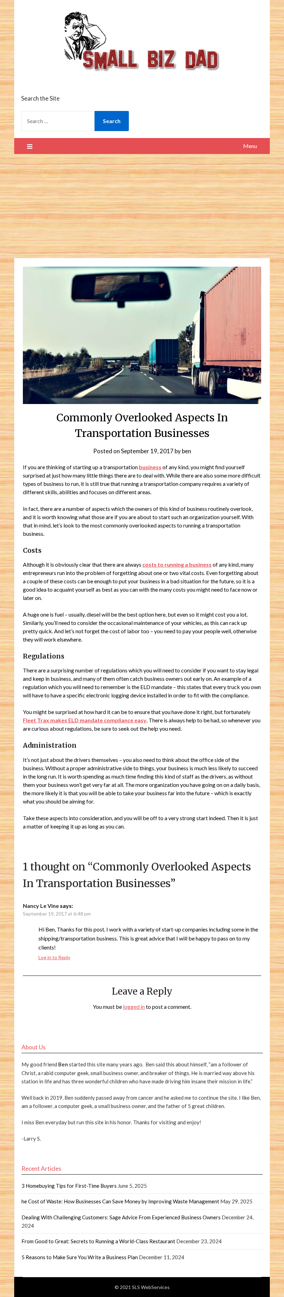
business (150, 467)
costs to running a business (177, 564)
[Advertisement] (142, 206)
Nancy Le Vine (41, 905)
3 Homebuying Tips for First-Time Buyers (69, 1186)
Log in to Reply (54, 957)
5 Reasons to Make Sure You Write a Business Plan (79, 1257)
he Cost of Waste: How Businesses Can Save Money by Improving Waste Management (120, 1201)
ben (186, 451)
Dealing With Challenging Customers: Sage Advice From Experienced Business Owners (121, 1217)
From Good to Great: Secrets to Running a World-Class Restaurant (98, 1241)
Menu (250, 146)
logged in (134, 1006)
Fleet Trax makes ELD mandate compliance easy (85, 720)
